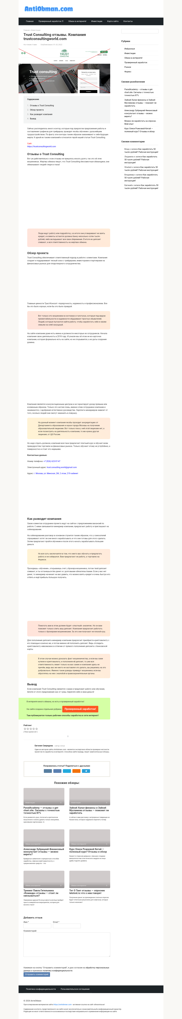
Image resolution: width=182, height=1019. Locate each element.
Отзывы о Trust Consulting (42, 105)
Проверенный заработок (135, 62)
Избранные (129, 49)
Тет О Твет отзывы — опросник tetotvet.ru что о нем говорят (87, 892)
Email (56, 922)
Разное (127, 67)
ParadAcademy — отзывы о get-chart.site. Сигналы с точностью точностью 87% (42, 810)
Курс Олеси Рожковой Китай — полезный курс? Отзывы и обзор (88, 850)
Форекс (127, 71)
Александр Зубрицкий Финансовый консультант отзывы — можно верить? (44, 852)
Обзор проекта (37, 110)
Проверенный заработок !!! (51, 21)
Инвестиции (96, 21)
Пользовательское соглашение (75, 989)
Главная (30, 21)
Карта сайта (112, 21)
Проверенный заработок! (80, 708)
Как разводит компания (41, 114)
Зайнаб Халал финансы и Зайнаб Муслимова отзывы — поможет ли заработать (89, 810)
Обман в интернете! (77, 21)
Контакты (128, 21)
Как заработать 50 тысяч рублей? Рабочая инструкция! (140, 159)
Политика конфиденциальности (41, 989)
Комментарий (30, 931)
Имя (26, 922)
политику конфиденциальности (57, 970)
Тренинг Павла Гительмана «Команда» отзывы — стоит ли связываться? (41, 893)
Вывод (33, 118)
